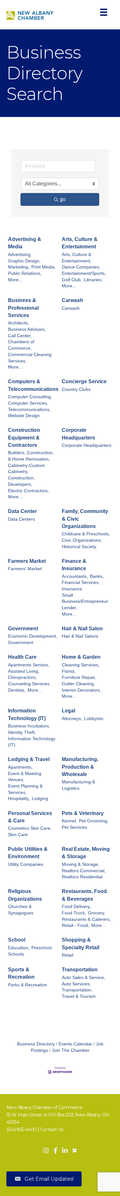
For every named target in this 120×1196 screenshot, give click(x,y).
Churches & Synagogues (20, 909)
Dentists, (17, 690)
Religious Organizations (25, 895)
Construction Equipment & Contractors (24, 437)
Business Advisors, (27, 329)
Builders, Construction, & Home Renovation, (31, 456)
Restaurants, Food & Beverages (84, 895)
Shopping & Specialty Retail (80, 943)
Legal (68, 710)
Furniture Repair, (79, 677)
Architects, (18, 323)
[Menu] (104, 12)
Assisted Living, (23, 671)
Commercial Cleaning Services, (30, 357)
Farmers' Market (25, 568)
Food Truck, (74, 913)
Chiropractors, (22, 677)
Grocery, (96, 913)
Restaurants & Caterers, (86, 919)
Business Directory (36, 1044)
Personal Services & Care (30, 817)
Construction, (21, 478)
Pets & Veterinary (83, 813)
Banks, (97, 576)
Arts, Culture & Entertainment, (77, 257)
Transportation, (77, 990)
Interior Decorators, (81, 690)
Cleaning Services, (81, 665)
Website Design (24, 415)
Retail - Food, (75, 925)
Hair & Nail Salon (82, 628)
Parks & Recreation (27, 984)
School (16, 940)
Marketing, (18, 267)
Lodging (40, 798)
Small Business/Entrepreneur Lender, (85, 601)
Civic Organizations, (82, 540)
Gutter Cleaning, (78, 683)
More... (15, 279)
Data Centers (21, 519)
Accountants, (75, 576)
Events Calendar (75, 1044)
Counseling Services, (29, 683)
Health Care (22, 657)
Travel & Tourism (79, 996)
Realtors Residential (82, 876)
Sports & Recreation (21, 973)
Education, (18, 947)
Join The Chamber (71, 1050)
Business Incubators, (29, 726)
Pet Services (74, 827)
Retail (67, 955)
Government (23, 628)
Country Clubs (76, 389)
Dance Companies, (81, 267)
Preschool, (42, 947)
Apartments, (20, 767)
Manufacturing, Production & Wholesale (80, 767)
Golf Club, (72, 279)
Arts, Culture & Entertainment (80, 243)
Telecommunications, (29, 409)
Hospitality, (19, 798)
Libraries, (93, 279)
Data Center (22, 511)
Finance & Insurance (74, 564)
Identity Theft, (22, 732)
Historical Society (79, 546)
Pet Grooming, (93, 821)
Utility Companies (25, 864)
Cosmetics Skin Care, (30, 828)
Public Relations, (25, 273)
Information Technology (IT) (27, 714)
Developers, (20, 484)
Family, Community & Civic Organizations (85, 519)
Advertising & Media (24, 243)
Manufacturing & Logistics (78, 785)
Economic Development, (32, 636)
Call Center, (20, 335)
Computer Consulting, (30, 396)
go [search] (63, 199)
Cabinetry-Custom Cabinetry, (26, 468)
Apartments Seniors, (28, 665)
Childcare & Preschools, (86, 534)
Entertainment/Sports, (84, 273)
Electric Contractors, (28, 490)
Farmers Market (27, 561)
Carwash (72, 300)
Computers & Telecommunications (33, 385)
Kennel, (69, 821)
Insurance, (72, 588)
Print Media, (43, 267)
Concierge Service (84, 381)
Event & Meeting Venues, (24, 776)
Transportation (80, 969)
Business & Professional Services (23, 308)
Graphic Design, (24, 261)
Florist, (69, 671)
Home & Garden (81, 657)
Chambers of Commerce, (21, 345)
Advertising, (20, 254)
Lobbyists (93, 718)
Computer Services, (28, 403)
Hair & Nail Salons (80, 636)
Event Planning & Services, (25, 789)
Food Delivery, (76, 906)
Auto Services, (76, 984)
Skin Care (18, 834)
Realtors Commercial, (84, 870)
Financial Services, (81, 582)
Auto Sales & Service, (83, 977)
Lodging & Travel (29, 759)
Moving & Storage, (80, 864)
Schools (16, 954)
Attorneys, (72, 718)
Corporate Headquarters (78, 433)
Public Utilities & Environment (28, 852)
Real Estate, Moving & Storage (86, 852)
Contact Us (51, 1129)
